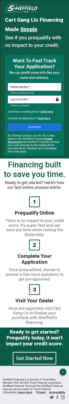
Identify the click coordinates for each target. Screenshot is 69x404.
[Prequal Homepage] (21, 8)
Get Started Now (34, 358)
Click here (46, 111)
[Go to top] (63, 372)
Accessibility (57, 392)
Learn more (24, 392)
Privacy (41, 392)
